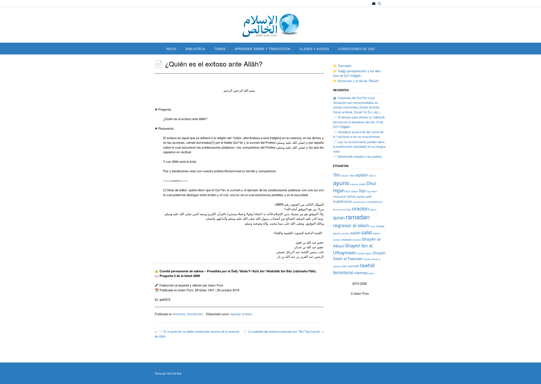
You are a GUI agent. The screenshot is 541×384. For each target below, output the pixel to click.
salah (356, 232)
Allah (352, 175)
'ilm (336, 174)
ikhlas (374, 191)
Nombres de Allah (342, 209)
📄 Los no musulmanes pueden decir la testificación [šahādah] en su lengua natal (359, 146)
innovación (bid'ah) (344, 196)
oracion (360, 208)
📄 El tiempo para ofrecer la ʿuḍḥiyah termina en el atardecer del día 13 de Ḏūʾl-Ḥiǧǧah (359, 122)
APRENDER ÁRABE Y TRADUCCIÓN (262, 49)
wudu (371, 273)
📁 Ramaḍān (342, 65)
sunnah (353, 265)
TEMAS (219, 49)
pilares (373, 209)
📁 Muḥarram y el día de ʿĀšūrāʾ (356, 81)
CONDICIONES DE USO (356, 49)
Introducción (195, 314)
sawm (376, 233)
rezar (372, 226)
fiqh (362, 190)
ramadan (358, 216)
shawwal (356, 239)
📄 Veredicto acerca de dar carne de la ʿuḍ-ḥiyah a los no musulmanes (358, 134)
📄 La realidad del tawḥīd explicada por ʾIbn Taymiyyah (283, 331)
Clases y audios (314, 49)
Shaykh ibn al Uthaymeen (353, 248)
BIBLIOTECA (195, 49)
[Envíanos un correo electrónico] (374, 3)
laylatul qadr (364, 196)
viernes (361, 272)
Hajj (368, 191)
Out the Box (174, 373)
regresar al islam (241, 314)
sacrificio (345, 233)
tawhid (367, 265)
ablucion (345, 175)
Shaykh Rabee (364, 253)
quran (339, 217)
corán (362, 184)
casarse (354, 184)
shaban (336, 239)
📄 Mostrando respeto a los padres (357, 156)
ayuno (341, 182)
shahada (346, 239)
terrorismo (343, 272)
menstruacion (359, 202)
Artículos (179, 314)
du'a (348, 191)
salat (366, 232)
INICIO (171, 49)
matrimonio (342, 201)
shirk (344, 266)
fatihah (354, 191)
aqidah (361, 175)
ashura (372, 175)
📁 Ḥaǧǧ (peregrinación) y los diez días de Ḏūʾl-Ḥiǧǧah (357, 73)
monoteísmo (374, 202)
